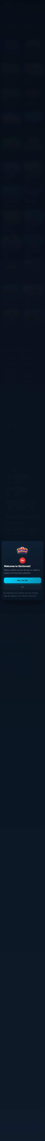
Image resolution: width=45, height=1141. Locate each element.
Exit (22, 587)
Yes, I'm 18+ (22, 580)
